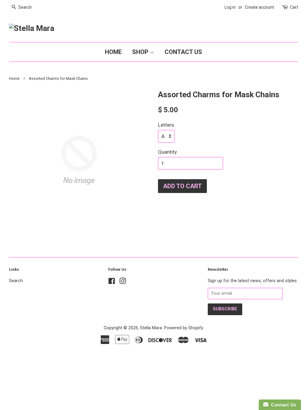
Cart (294, 7)
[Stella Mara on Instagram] (122, 282)
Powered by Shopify (183, 327)
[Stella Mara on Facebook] (111, 282)
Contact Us (183, 52)
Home (113, 52)
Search (16, 280)
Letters (166, 125)
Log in (230, 7)
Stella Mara (151, 327)
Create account (259, 7)
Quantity (167, 152)
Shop (141, 52)
